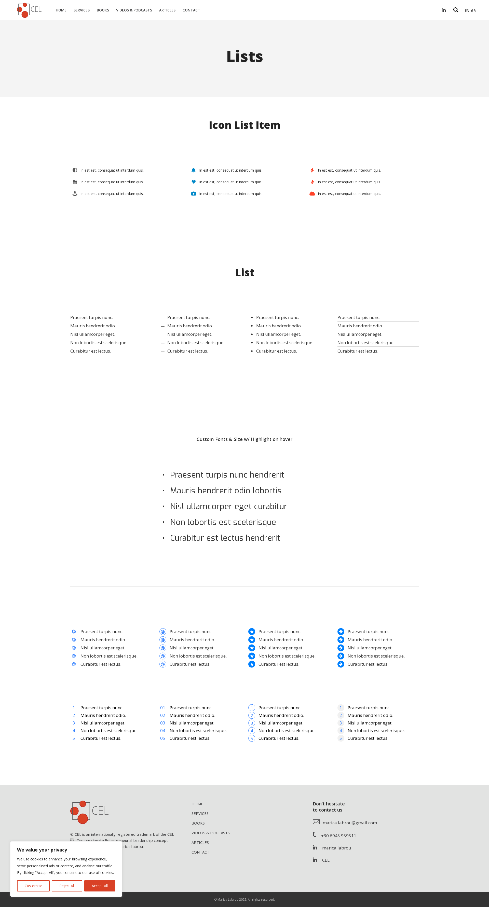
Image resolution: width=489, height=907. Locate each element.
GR (473, 10)
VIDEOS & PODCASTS (211, 832)
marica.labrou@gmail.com (348, 823)
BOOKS (198, 823)
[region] (66, 869)
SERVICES (200, 813)
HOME (197, 803)
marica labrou (334, 848)
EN (467, 10)
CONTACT (200, 852)
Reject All (67, 885)
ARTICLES (200, 842)
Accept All (100, 885)
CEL (323, 860)
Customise (33, 885)
